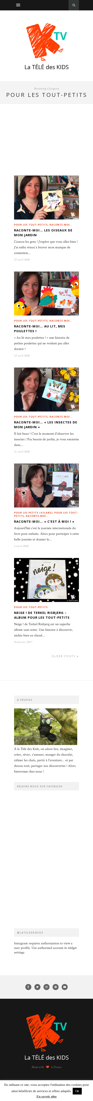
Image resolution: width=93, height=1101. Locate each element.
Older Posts (64, 656)
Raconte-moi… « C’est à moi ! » (44, 521)
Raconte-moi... (61, 224)
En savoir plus (47, 1096)
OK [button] (77, 1091)
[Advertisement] (46, 146)
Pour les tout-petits (31, 224)
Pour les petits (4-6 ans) (33, 512)
